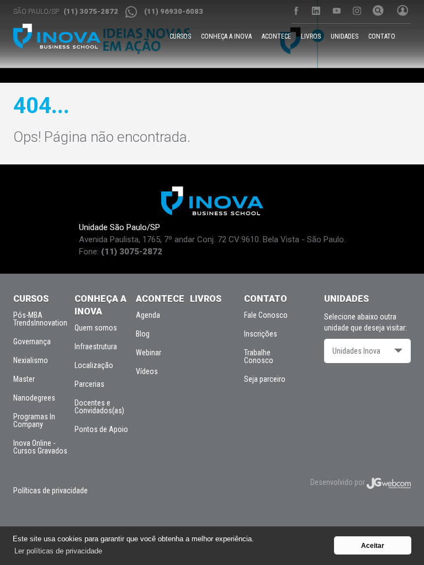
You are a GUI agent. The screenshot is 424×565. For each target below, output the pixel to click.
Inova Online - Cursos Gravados (40, 447)
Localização (94, 365)
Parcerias (89, 384)
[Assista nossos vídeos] (336, 11)
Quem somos (96, 327)
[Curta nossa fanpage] (296, 11)
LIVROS (311, 36)
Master (24, 379)
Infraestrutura (96, 346)
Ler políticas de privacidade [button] (58, 551)
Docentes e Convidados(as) (99, 406)
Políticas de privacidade (50, 490)
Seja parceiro (264, 379)
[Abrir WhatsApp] (396, 537)
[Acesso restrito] (400, 11)
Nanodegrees (34, 397)
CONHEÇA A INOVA (226, 36)
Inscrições (260, 333)
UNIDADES (344, 36)
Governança (32, 341)
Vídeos (147, 371)
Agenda (148, 315)
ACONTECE (276, 36)
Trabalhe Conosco (258, 356)
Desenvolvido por (338, 482)
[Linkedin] (316, 11)
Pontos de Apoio (101, 429)
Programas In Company (34, 420)
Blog (143, 333)
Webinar (148, 352)
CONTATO (381, 36)
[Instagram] (357, 11)
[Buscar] (376, 11)
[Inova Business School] (56, 36)
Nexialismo (30, 360)
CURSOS (180, 36)
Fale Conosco (266, 315)
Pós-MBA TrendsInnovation (40, 319)
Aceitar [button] (372, 545)
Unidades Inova (356, 351)
